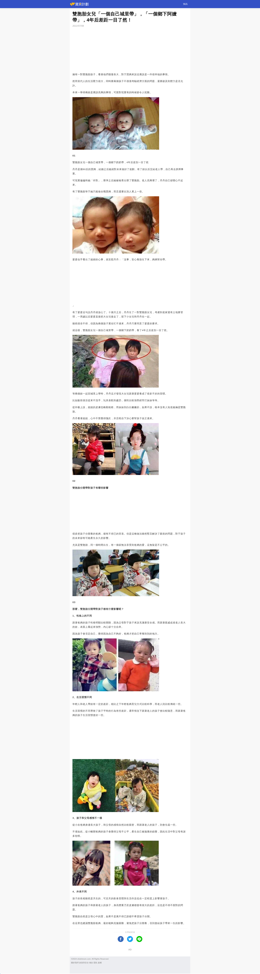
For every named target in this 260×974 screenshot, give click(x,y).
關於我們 (75, 963)
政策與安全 (84, 963)
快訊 (185, 4)
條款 (91, 963)
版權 (100, 963)
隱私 (95, 963)
